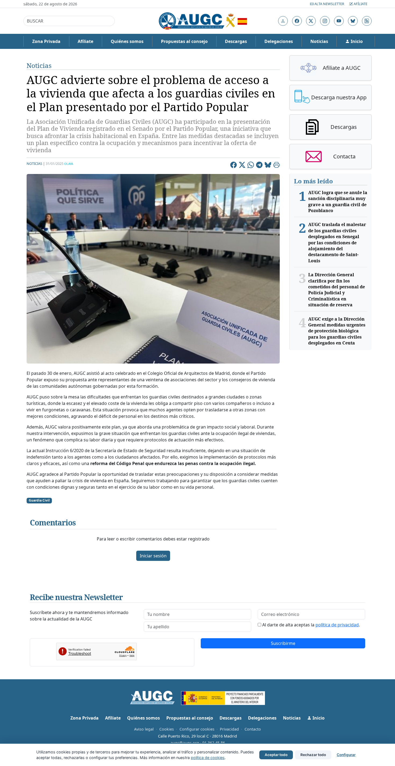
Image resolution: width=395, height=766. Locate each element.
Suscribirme (283, 643)
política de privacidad (337, 625)
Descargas (236, 41)
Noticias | (36, 163)
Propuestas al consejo (184, 41)
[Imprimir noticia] (276, 166)
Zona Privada (46, 41)
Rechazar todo (313, 755)
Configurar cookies (196, 729)
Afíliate (360, 3)
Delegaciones (278, 41)
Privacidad (229, 729)
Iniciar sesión (153, 556)
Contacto (253, 729)
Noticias (319, 41)
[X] (242, 166)
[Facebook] (233, 166)
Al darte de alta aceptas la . (311, 625)
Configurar (346, 755)
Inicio (356, 41)
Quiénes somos (127, 41)
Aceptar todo (276, 755)
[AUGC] (155, 697)
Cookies (166, 729)
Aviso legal (144, 729)
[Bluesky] (268, 166)
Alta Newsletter (329, 3)
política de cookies (208, 757)
